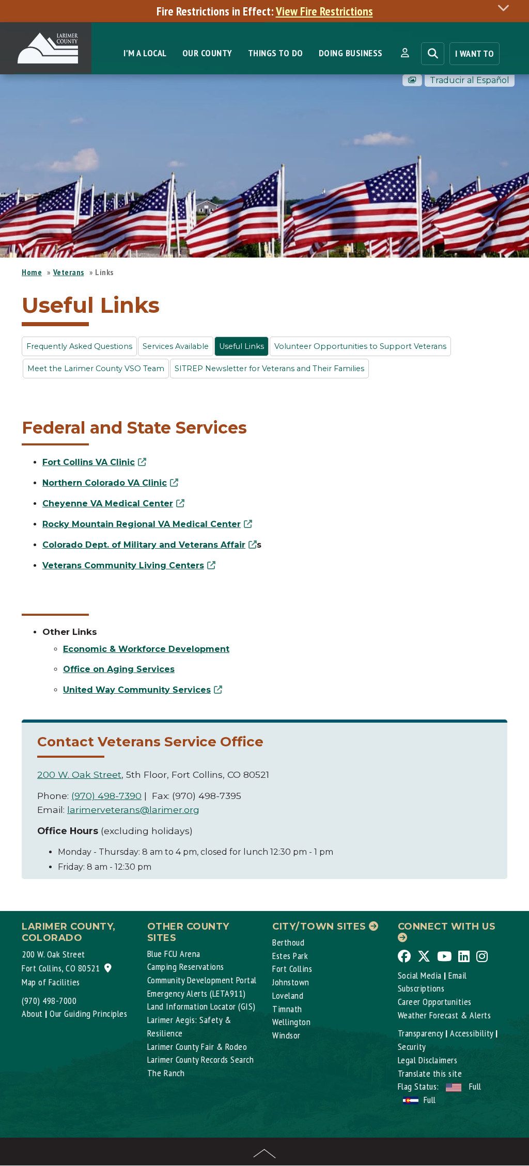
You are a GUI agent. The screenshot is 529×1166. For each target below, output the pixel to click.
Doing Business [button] (351, 53)
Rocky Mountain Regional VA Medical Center (141, 524)
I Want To (474, 53)
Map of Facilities (51, 982)
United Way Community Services (137, 690)
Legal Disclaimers (428, 1060)
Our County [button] (207, 53)
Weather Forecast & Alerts (444, 1015)
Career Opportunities (435, 1002)
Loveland (287, 995)
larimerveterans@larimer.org (133, 809)
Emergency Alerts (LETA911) (196, 993)
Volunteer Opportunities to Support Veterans (360, 346)
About (32, 1013)
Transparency (420, 1033)
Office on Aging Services (119, 669)
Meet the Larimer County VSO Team (95, 368)
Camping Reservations (185, 966)
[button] (404, 53)
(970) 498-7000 (49, 1001)
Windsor (286, 1035)
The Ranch (166, 1073)
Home (32, 272)
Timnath (287, 1009)
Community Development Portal (202, 980)
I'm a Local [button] (145, 53)
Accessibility (471, 1033)
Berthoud (288, 942)
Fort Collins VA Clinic (88, 462)
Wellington (291, 1022)
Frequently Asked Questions (79, 346)
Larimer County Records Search (200, 1059)
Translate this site (430, 1073)
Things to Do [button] (275, 53)
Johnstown (290, 982)
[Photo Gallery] (412, 80)
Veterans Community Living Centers (123, 565)
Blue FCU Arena (173, 954)
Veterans (68, 272)
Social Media (420, 975)
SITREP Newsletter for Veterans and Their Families (269, 368)
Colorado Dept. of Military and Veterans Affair (143, 545)
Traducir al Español (469, 80)
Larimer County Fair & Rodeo (197, 1046)
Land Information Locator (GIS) (201, 1006)
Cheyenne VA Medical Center (107, 503)
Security (412, 1046)
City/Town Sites (320, 926)
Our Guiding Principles (88, 1013)
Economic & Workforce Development (146, 649)
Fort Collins (292, 969)
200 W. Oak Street (79, 774)
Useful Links (241, 346)
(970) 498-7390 (106, 795)
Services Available (176, 346)
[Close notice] (506, 7)
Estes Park (290, 956)
